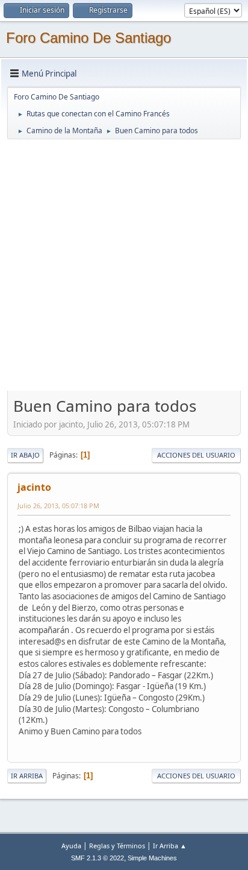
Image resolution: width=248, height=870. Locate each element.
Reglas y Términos (117, 845)
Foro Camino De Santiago (88, 38)
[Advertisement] (124, 264)
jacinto (34, 487)
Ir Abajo (25, 454)
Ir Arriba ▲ (170, 845)
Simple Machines (152, 858)
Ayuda (71, 845)
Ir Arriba (27, 775)
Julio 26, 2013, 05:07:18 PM (58, 505)
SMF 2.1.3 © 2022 (97, 858)
